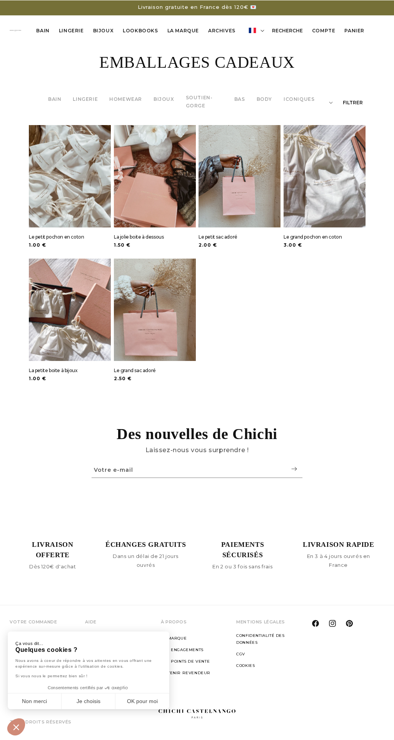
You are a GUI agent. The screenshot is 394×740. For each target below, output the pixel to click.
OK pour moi (142, 701)
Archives (221, 30)
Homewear (125, 99)
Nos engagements (182, 649)
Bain (42, 30)
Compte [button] (326, 32)
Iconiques (299, 99)
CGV (240, 653)
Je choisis (88, 701)
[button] (16, 727)
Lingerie (71, 30)
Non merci (34, 701)
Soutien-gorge (199, 102)
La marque (174, 638)
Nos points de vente (185, 661)
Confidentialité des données (260, 639)
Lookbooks (140, 30)
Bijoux (164, 99)
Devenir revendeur (185, 672)
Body (264, 99)
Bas (239, 99)
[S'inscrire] (293, 469)
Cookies (245, 665)
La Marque (183, 30)
